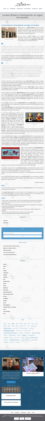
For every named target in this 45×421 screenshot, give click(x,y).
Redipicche (6, 339)
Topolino (6, 342)
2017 (29, 323)
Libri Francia (5, 222)
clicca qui (7, 416)
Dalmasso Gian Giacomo (27, 330)
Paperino (18, 335)
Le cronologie (20, 8)
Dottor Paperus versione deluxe (9, 254)
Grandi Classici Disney (10, 333)
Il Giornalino (21, 332)
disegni (4, 264)
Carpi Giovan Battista (23, 328)
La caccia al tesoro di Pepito (9, 252)
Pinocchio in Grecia (7, 250)
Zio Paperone (18, 342)
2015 (21, 323)
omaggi (4, 285)
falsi (4, 268)
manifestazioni (6, 281)
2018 (33, 323)
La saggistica (35, 8)
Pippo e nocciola (16, 337)
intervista (5, 277)
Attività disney (27, 8)
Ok (16, 418)
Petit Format (5, 290)
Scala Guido (34, 340)
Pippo (11, 337)
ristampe (5, 300)
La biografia (17, 412)
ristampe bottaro (14, 340)
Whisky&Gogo (12, 342)
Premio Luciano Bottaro (8, 294)
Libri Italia (5, 220)
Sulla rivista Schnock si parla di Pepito (11, 246)
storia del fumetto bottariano (9, 307)
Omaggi (40, 8)
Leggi (28, 418)
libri (4, 279)
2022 (13, 326)
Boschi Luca (7, 328)
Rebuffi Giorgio (34, 337)
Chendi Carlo (9, 331)
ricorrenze (5, 298)
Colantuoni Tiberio (19, 330)
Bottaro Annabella (15, 328)
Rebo (27, 337)
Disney (4, 266)
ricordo (5, 296)
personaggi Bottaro (31, 335)
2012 (9, 323)
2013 (12, 324)
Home (5, 8)
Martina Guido (36, 333)
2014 (17, 323)
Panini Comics (12, 335)
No (21, 418)
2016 (25, 323)
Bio (8, 8)
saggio (4, 302)
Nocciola (5, 335)
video (4, 313)
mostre (4, 283)
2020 (5, 326)
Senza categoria (6, 305)
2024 (17, 326)
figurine (5, 270)
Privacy (33, 412)
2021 (9, 326)
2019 (36, 323)
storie (4, 309)
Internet (5, 275)
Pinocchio (6, 337)
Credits (28, 412)
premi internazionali (7, 292)
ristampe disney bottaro (25, 339)
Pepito (24, 335)
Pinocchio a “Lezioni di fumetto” (9, 248)
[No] (43, 417)
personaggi (5, 287)
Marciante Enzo (27, 332)
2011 (5, 323)
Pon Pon (22, 337)
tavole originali (6, 311)
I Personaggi (5, 272)
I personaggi (12, 8)
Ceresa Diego (31, 328)
